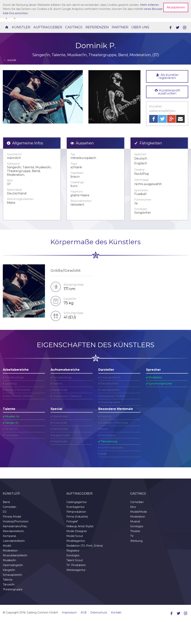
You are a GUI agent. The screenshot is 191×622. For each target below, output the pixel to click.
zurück (11, 60)
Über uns (140, 27)
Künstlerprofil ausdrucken (169, 92)
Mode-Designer (76, 531)
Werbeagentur (76, 570)
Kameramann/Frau (15, 526)
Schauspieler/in (12, 574)
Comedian (9, 507)
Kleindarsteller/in (13, 531)
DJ (4, 511)
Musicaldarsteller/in (15, 555)
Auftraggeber (47, 27)
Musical (135, 521)
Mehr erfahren (149, 5)
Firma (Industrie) (77, 516)
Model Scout (74, 536)
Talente (7, 579)
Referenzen (97, 27)
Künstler (21, 27)
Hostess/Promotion (16, 521)
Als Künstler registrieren (169, 76)
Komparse (9, 536)
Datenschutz (98, 612)
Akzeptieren (176, 7)
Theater (135, 531)
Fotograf (72, 521)
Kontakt (116, 612)
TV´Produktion (76, 565)
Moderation (10, 550)
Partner (120, 27)
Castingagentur (76, 502)
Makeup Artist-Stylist (79, 526)
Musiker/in (9, 560)
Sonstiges (72, 555)
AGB (84, 612)
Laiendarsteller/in (14, 541)
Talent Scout (74, 560)
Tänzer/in (9, 584)
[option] (43, 97)
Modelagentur (75, 541)
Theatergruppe (12, 589)
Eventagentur (75, 507)
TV (132, 536)
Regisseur (72, 550)
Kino (133, 507)
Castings (73, 27)
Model (7, 545)
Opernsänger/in (13, 565)
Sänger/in (9, 570)
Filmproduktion (76, 511)
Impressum (69, 612)
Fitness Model (12, 516)
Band (6, 502)
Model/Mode (138, 511)
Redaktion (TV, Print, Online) (84, 545)
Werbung (136, 541)
